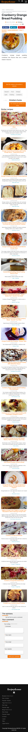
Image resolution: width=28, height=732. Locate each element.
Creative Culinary (15, 422)
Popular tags (5, 707)
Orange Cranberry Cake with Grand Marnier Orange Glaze (14, 247)
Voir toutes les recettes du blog (17, 104)
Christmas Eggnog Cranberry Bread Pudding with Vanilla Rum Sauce (14, 363)
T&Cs (3, 721)
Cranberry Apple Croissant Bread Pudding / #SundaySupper (14, 388)
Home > (3, 9)
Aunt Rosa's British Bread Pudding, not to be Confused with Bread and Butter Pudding (14, 223)
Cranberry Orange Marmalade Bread (14, 580)
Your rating (7, 624)
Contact (4, 716)
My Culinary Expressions (15, 519)
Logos (4, 719)
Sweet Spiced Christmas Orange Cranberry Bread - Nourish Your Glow (14, 319)
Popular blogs (6, 714)
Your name (8, 635)
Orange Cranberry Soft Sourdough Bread (14, 198)
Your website (8, 649)
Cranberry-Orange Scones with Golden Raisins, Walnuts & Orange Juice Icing (14, 439)
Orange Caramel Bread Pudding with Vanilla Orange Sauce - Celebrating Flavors (14, 151)
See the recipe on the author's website (14, 85)
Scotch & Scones (15, 468)
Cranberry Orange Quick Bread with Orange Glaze (14, 126)
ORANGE (4, 32)
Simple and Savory (16, 541)
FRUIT (21, 30)
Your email (8, 642)
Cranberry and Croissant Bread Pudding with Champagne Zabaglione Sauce (14, 413)
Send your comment (14, 656)
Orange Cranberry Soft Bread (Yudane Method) (14, 176)
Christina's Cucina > (10, 9)
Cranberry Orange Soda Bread (14, 535)
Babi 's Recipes (15, 278)
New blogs (5, 712)
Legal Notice (5, 723)
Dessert (7, 91)
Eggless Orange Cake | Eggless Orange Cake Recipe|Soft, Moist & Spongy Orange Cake (14, 510)
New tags (4, 705)
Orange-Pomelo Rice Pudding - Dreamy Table (14, 341)
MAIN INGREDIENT (13, 30)
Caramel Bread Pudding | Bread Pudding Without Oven (14, 272)
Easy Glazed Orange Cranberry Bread (14, 462)
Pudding (12, 94)
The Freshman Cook (15, 396)
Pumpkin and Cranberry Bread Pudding (14, 603)
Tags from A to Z (6, 703)
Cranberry (19, 94)
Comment (8, 626)
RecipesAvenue (8, 1)
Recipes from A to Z (7, 696)
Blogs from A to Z (7, 709)
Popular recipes (6, 700)
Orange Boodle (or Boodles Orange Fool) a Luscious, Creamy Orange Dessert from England (14, 486)
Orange (18, 91)
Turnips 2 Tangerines (15, 564)
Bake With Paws (15, 182)
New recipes (5, 698)
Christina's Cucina (16, 230)
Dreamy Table (16, 346)
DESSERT (4, 30)
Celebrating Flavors (16, 159)
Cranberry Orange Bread (14, 558)
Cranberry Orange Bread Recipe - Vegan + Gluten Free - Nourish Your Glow (14, 295)
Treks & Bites (16, 445)
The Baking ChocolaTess (16, 134)
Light (6, 94)
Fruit (12, 91)
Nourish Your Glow (16, 302)
